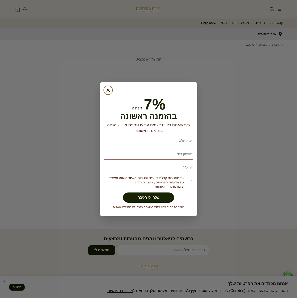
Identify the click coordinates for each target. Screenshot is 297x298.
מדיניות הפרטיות (167, 182)
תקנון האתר (145, 182)
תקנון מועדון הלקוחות (169, 186)
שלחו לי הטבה (149, 197)
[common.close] (108, 90)
